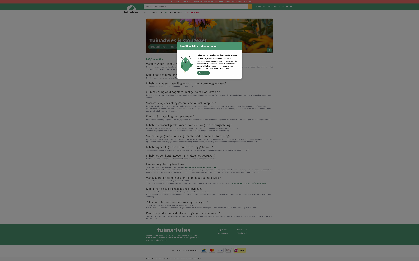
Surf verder (203, 73)
